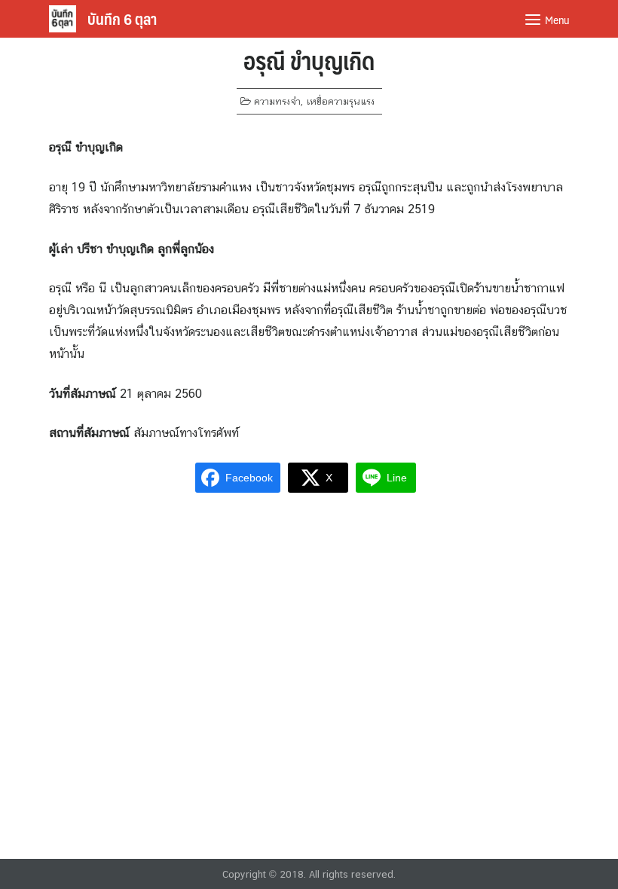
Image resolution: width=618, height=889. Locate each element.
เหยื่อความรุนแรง (340, 101)
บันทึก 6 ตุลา (122, 19)
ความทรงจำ (277, 101)
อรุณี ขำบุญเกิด (309, 60)
